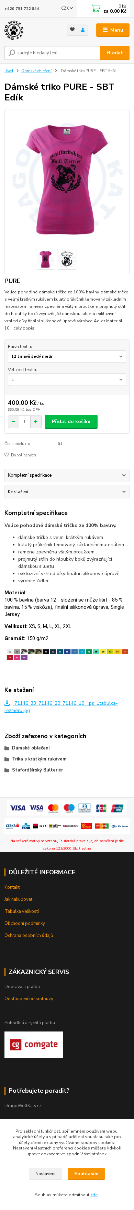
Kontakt (12, 887)
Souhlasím (86, 1173)
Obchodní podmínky (24, 923)
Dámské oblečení (36, 71)
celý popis (23, 328)
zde (94, 1195)
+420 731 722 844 (21, 8)
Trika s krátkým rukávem (39, 759)
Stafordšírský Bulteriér (37, 770)
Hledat (115, 53)
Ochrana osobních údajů (28, 935)
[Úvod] (30, 30)
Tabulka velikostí (21, 911)
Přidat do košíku (71, 421)
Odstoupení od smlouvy (28, 999)
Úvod (8, 71)
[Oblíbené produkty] (72, 29)
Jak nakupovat (18, 899)
